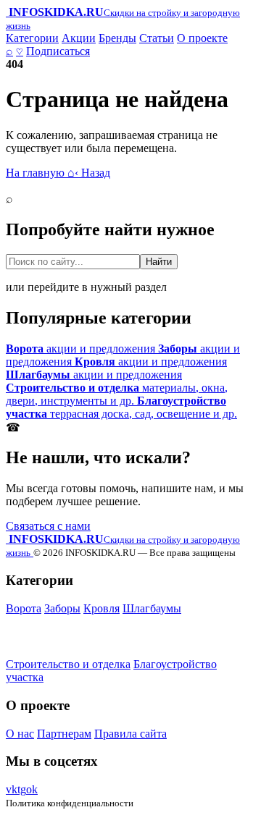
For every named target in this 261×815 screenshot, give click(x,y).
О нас (20, 733)
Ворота (23, 608)
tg (21, 789)
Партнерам (64, 733)
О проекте (202, 38)
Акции (79, 38)
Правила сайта (130, 733)
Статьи (156, 38)
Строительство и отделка (68, 664)
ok (32, 789)
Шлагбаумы (152, 608)
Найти (159, 261)
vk (11, 789)
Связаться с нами (48, 526)
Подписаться (58, 51)
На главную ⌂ (40, 172)
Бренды (117, 38)
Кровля (101, 608)
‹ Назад (92, 172)
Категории (32, 38)
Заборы (62, 608)
